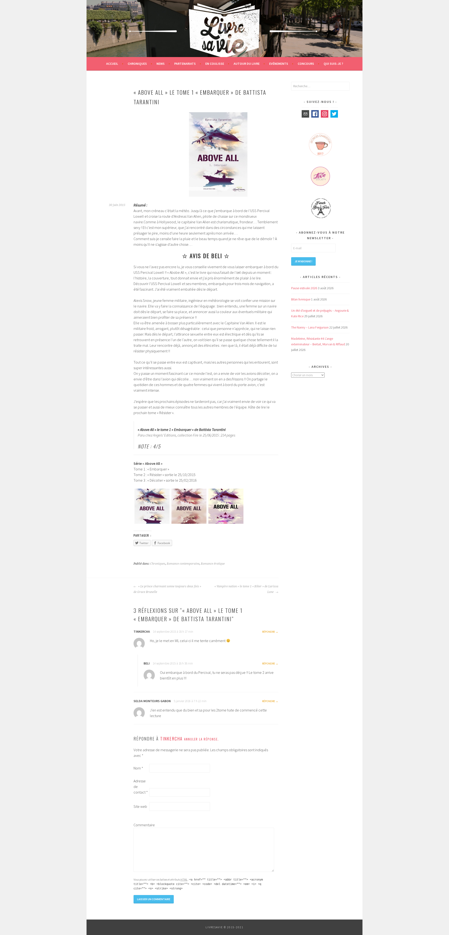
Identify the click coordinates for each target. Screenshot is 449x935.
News (160, 63)
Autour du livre (247, 63)
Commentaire (141, 825)
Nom (138, 768)
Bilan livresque (300, 299)
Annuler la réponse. (201, 739)
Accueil (112, 63)
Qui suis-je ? (333, 63)
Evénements (278, 63)
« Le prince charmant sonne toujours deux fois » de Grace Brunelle (167, 589)
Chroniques (137, 63)
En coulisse (214, 63)
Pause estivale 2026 (304, 288)
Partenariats (185, 63)
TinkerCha (171, 739)
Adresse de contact (141, 786)
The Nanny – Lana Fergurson (310, 327)
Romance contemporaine (183, 563)
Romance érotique (213, 563)
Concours (306, 63)
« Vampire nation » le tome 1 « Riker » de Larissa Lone (246, 589)
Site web (140, 806)
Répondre (268, 631)
